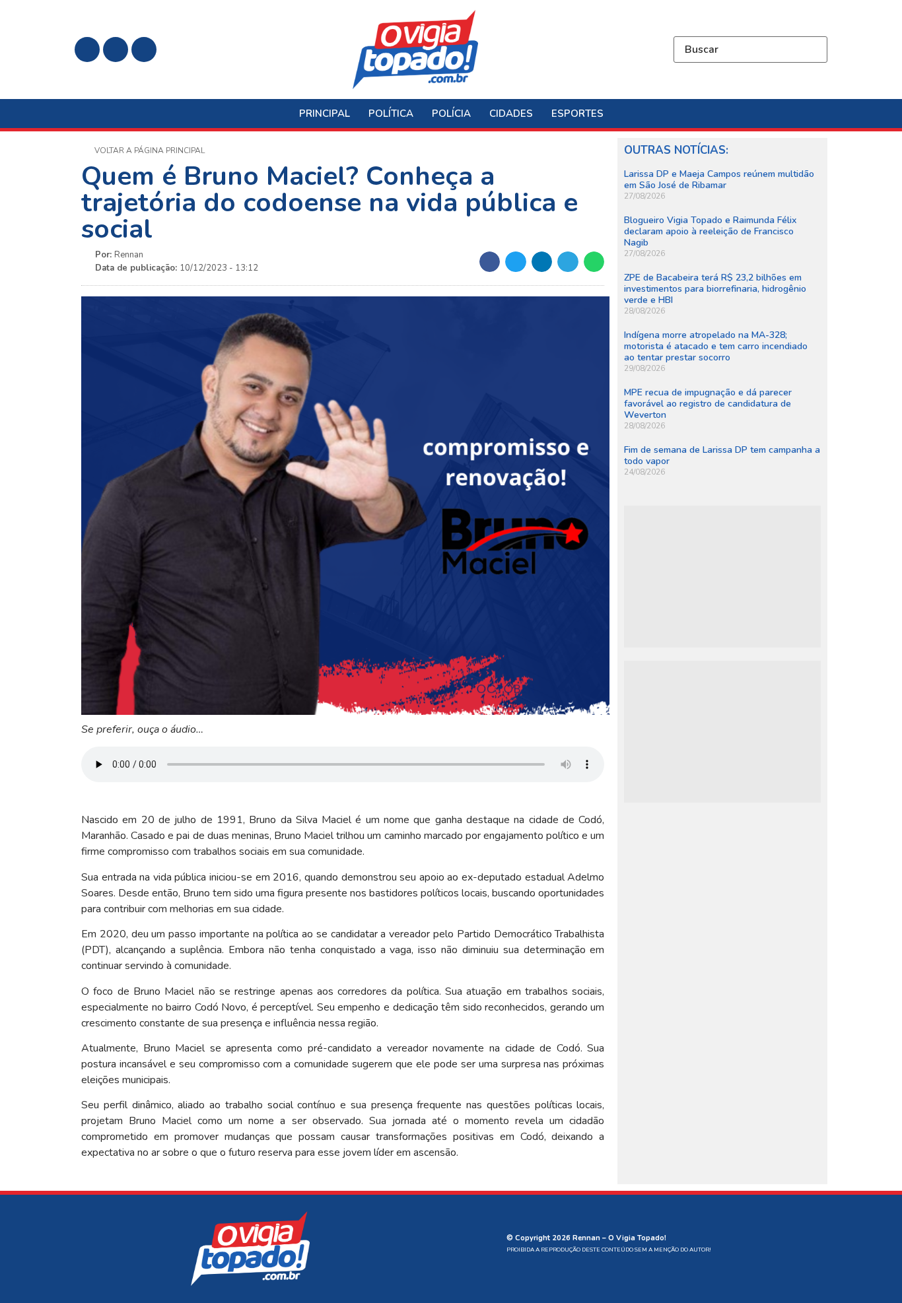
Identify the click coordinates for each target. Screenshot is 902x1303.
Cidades (511, 113)
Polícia (451, 113)
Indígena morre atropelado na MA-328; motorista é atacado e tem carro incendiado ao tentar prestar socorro (716, 346)
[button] (490, 262)
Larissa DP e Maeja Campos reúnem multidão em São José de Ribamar (719, 179)
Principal (324, 113)
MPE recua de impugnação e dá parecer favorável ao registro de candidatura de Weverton (708, 403)
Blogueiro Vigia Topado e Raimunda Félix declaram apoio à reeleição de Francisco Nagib (710, 231)
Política (390, 113)
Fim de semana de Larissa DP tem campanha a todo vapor (722, 455)
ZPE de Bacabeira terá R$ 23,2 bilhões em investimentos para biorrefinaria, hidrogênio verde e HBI (715, 288)
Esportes (577, 113)
